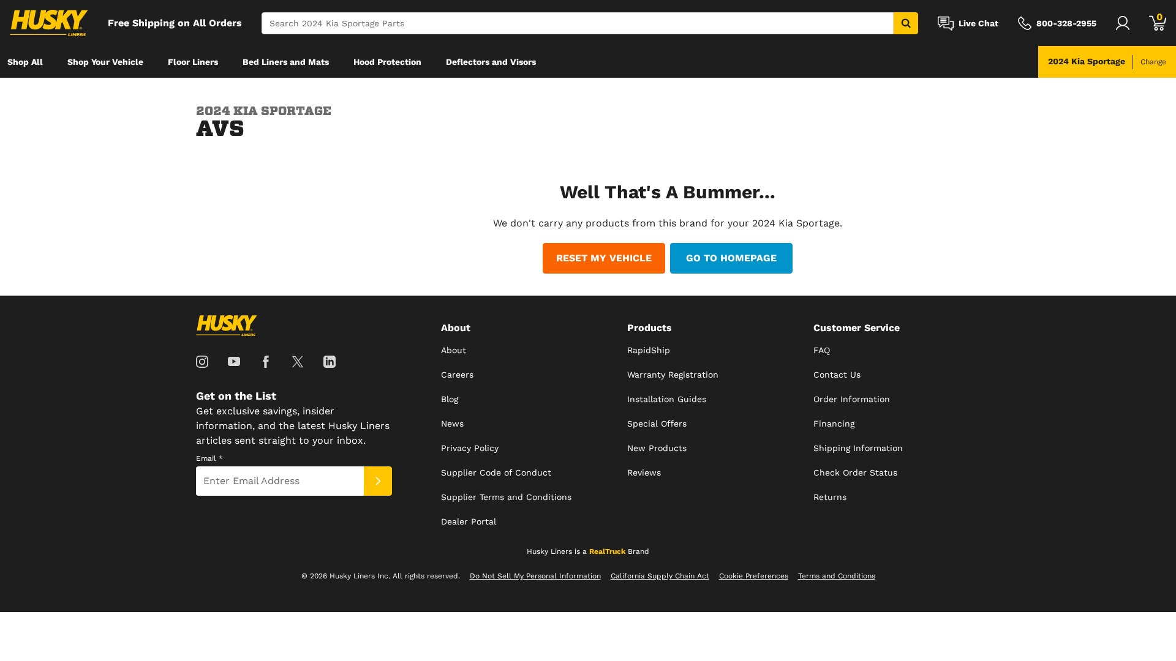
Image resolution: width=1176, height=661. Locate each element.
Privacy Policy (470, 448)
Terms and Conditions (836, 576)
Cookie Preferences (753, 576)
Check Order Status (855, 472)
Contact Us (837, 374)
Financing (833, 423)
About (453, 350)
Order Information (851, 399)
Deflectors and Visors (491, 62)
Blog (449, 399)
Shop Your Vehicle (105, 62)
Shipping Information (858, 448)
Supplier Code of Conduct (496, 472)
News (452, 423)
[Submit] (378, 481)
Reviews (644, 472)
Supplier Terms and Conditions (506, 497)
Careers (457, 374)
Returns (829, 497)
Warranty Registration (672, 374)
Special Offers (657, 423)
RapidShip (648, 350)
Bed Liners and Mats (286, 62)
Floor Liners (193, 62)
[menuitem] (25, 62)
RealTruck (607, 551)
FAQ (821, 350)
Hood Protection (387, 62)
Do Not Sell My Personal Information (535, 576)
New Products (657, 448)
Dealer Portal (468, 521)
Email (209, 458)
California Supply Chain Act (660, 576)
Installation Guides (666, 399)
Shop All (25, 62)
